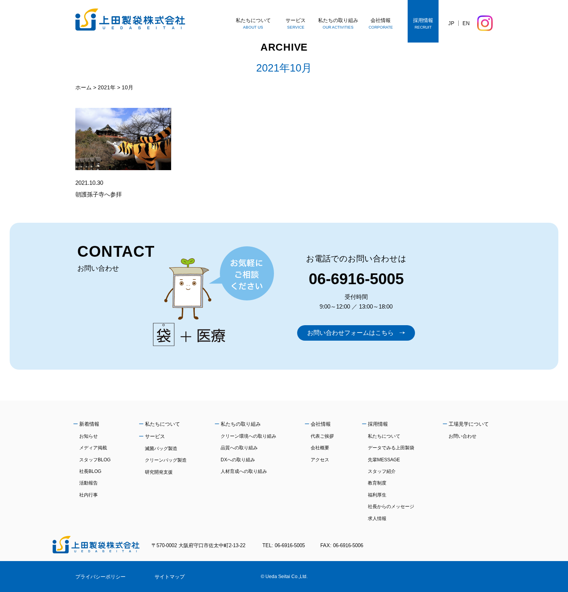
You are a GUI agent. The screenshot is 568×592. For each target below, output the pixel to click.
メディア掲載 (93, 447)
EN (466, 23)
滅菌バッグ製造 (161, 448)
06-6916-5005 (356, 278)
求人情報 (377, 518)
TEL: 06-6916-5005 (283, 545)
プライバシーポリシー (100, 577)
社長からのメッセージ (391, 506)
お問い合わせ (462, 436)
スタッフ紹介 (382, 471)
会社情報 (321, 424)
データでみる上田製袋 (391, 447)
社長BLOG (90, 471)
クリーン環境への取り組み (248, 436)
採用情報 (378, 424)
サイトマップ (170, 577)
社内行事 (88, 495)
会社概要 (320, 447)
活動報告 (88, 483)
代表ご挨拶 (322, 436)
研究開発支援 (159, 472)
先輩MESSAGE (384, 459)
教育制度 (377, 483)
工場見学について (469, 424)
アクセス (320, 459)
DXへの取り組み (238, 459)
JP (451, 23)
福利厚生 (377, 495)
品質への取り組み (239, 447)
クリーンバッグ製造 (166, 460)
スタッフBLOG (95, 459)
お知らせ (88, 436)
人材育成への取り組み (244, 471)
